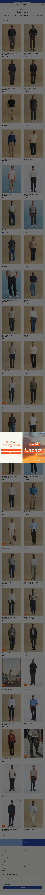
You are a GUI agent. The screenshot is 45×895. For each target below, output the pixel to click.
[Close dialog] (44, 433)
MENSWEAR (11, 449)
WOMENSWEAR (11, 452)
